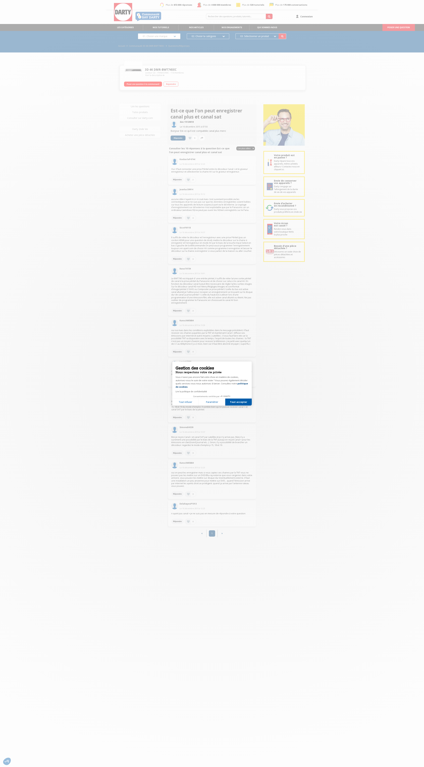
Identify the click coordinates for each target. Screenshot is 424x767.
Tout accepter (238, 402)
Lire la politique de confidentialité (191, 391)
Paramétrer (212, 402)
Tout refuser (185, 402)
